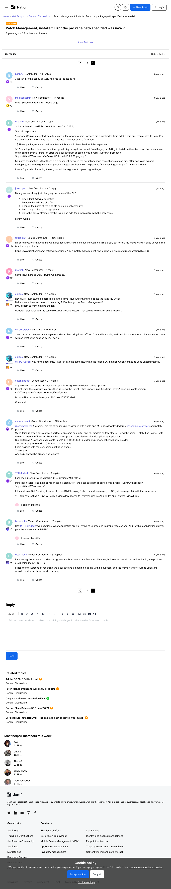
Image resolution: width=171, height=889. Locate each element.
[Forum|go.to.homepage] (19, 7)
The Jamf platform (51, 830)
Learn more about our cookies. (146, 867)
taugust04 (21, 237)
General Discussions (39, 16)
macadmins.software (138, 426)
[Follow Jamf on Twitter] (9, 813)
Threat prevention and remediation (105, 846)
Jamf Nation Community (20, 841)
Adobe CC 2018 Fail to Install (22, 679)
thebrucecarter (22, 780)
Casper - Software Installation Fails (26, 698)
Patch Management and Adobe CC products (30, 688)
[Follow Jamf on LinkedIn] (15, 813)
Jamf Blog (12, 846)
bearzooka (21, 521)
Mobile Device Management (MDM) (60, 841)
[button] (7, 7)
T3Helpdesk (22, 473)
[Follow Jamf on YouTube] (22, 813)
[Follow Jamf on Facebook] (35, 813)
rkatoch (19, 269)
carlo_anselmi (22, 421)
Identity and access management (104, 835)
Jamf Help (13, 830)
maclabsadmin (23, 97)
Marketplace (14, 851)
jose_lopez (21, 188)
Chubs (17, 751)
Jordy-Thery (20, 770)
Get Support (19, 16)
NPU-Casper (22, 329)
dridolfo (19, 121)
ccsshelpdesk (22, 380)
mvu (16, 741)
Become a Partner (17, 857)
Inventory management (53, 851)
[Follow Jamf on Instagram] (28, 813)
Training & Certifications (20, 835)
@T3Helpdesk (28, 525)
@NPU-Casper (23, 361)
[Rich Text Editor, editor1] (85, 634)
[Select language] (125, 7)
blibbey (19, 73)
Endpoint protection (97, 841)
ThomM (18, 761)
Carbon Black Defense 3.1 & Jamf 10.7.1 (27, 708)
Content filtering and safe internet (104, 851)
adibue (19, 293)
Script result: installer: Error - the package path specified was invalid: (45, 717)
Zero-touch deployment (54, 835)
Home (6, 16)
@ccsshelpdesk (23, 426)
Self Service (92, 830)
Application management (54, 846)
